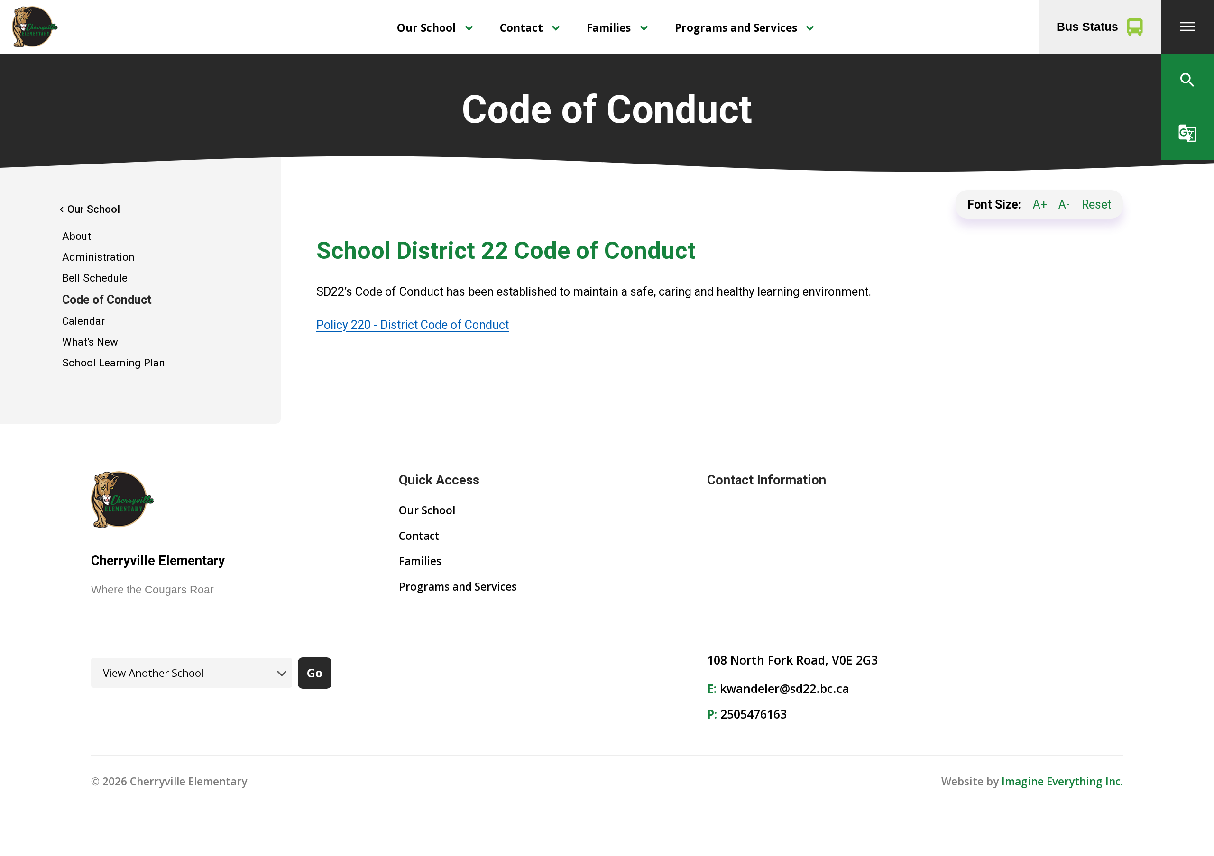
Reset (1096, 204)
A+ (1040, 204)
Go (314, 673)
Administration (98, 257)
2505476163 (753, 714)
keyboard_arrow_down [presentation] (469, 28)
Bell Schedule (95, 278)
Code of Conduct (107, 300)
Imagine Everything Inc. (1062, 781)
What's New (90, 342)
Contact (521, 27)
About (76, 236)
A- (1064, 204)
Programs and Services (736, 27)
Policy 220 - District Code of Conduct (412, 325)
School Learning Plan (113, 362)
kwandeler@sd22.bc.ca (784, 688)
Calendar (83, 321)
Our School (426, 27)
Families (609, 27)
